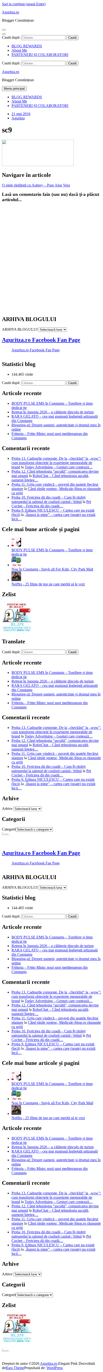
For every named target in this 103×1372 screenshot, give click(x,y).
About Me (19, 50)
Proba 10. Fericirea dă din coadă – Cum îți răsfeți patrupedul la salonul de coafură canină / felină (48, 499)
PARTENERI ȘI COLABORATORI (39, 55)
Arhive (7, 809)
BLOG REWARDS (26, 46)
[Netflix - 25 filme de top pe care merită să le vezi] (16, 580)
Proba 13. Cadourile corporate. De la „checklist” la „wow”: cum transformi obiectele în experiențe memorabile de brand (56, 462)
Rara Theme (15, 1368)
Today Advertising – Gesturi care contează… (59, 467)
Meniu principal (14, 88)
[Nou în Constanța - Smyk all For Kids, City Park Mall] (16, 565)
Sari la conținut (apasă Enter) (24, 4)
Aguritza (18, 118)
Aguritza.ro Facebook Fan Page (41, 340)
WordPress (54, 1368)
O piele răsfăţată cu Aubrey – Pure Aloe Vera (36, 185)
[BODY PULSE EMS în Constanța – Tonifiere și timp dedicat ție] (16, 546)
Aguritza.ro (10, 12)
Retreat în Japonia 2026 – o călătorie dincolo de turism (52, 412)
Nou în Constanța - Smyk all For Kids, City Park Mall (52, 569)
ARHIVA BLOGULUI (20, 329)
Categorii (9, 829)
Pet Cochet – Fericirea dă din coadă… (51, 504)
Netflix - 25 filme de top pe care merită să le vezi (48, 584)
